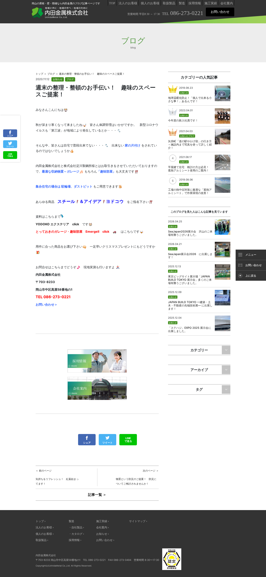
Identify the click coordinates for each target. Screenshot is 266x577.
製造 (182, 3)
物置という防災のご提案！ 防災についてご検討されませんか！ (137, 477)
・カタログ (75, 533)
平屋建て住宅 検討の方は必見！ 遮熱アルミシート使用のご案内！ (190, 168)
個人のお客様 (150, 3)
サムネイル (222, 93)
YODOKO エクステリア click (57, 224)
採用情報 (194, 3)
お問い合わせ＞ (46, 304)
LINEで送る (128, 440)
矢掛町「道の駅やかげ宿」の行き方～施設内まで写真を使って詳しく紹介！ (190, 144)
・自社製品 (75, 527)
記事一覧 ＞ (97, 495)
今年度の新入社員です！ (183, 120)
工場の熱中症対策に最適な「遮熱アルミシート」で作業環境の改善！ (190, 191)
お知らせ (57, 79)
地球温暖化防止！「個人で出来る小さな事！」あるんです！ (190, 99)
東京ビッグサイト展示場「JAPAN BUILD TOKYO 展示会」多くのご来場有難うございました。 (190, 280)
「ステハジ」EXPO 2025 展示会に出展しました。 (189, 329)
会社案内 (226, 3)
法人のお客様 (128, 3)
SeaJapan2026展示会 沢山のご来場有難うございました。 (190, 233)
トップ (40, 521)
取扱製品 (169, 3)
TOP (112, 3)
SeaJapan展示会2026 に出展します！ (190, 255)
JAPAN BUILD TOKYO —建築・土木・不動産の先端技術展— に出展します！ (190, 305)
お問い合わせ (220, 11)
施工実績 (210, 3)
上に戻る (250, 275)
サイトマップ (137, 521)
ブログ (70, 79)
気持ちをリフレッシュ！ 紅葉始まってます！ (57, 477)
